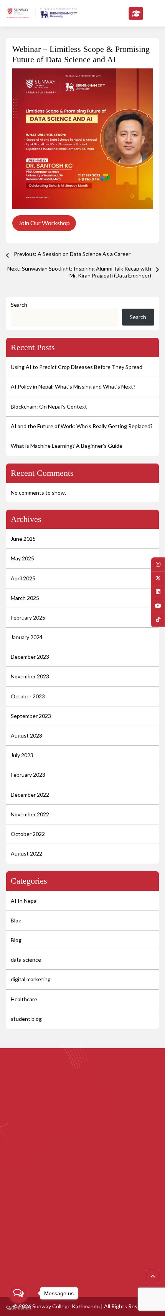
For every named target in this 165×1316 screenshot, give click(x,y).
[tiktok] (158, 619)
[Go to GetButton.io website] (18, 1308)
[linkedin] (158, 592)
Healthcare (24, 999)
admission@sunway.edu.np (103, 1199)
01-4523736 (66, 1212)
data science (26, 959)
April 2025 (23, 578)
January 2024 (27, 637)
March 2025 (25, 598)
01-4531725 (31, 1212)
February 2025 (28, 617)
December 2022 (30, 794)
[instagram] (158, 564)
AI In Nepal (24, 900)
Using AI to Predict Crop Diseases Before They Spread (76, 367)
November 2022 (30, 814)
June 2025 (23, 538)
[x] (158, 578)
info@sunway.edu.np (41, 1199)
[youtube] (158, 606)
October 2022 (28, 834)
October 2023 (28, 696)
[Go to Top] (152, 1276)
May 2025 (22, 558)
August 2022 (26, 853)
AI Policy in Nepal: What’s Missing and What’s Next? (73, 386)
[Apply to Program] (136, 13)
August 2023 (26, 735)
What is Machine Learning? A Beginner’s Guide (66, 445)
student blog (26, 1018)
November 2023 (30, 676)
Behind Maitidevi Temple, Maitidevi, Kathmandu (73, 1187)
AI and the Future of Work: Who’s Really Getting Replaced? (82, 426)
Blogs (13, 1252)
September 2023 (31, 716)
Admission (18, 1278)
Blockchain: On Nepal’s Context (49, 406)
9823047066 (100, 1212)
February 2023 (28, 774)
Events (14, 1265)
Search (19, 304)
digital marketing (31, 979)
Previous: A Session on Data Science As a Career (72, 254)
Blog (16, 920)
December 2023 (30, 656)
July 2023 (22, 755)
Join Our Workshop (44, 222)
